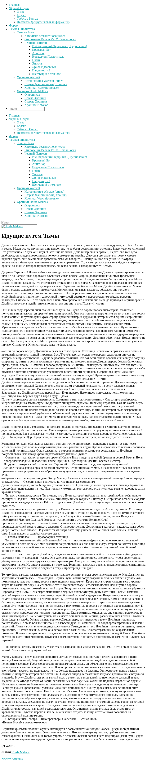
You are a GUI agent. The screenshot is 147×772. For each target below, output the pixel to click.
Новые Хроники (35, 98)
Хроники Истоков (36, 105)
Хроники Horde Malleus (32, 91)
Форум (13, 25)
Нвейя (36, 60)
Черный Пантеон (35, 42)
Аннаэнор (38, 53)
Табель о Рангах (27, 18)
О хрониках (32, 94)
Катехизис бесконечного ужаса (44, 35)
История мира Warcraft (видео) (44, 80)
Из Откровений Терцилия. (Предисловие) (59, 46)
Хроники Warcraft (28, 77)
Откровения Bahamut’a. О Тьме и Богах (50, 39)
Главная (14, 4)
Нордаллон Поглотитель (48, 56)
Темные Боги (25, 32)
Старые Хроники (35, 101)
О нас (20, 11)
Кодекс (21, 15)
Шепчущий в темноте (46, 73)
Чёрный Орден (19, 8)
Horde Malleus (20, 752)
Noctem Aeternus (12, 758)
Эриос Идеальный (44, 67)
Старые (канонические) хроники (45, 84)
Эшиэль (37, 63)
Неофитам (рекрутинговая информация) (43, 22)
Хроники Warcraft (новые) (41, 87)
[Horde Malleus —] (12, 226)
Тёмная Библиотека (22, 29)
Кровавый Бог (41, 49)
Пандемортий (41, 70)
